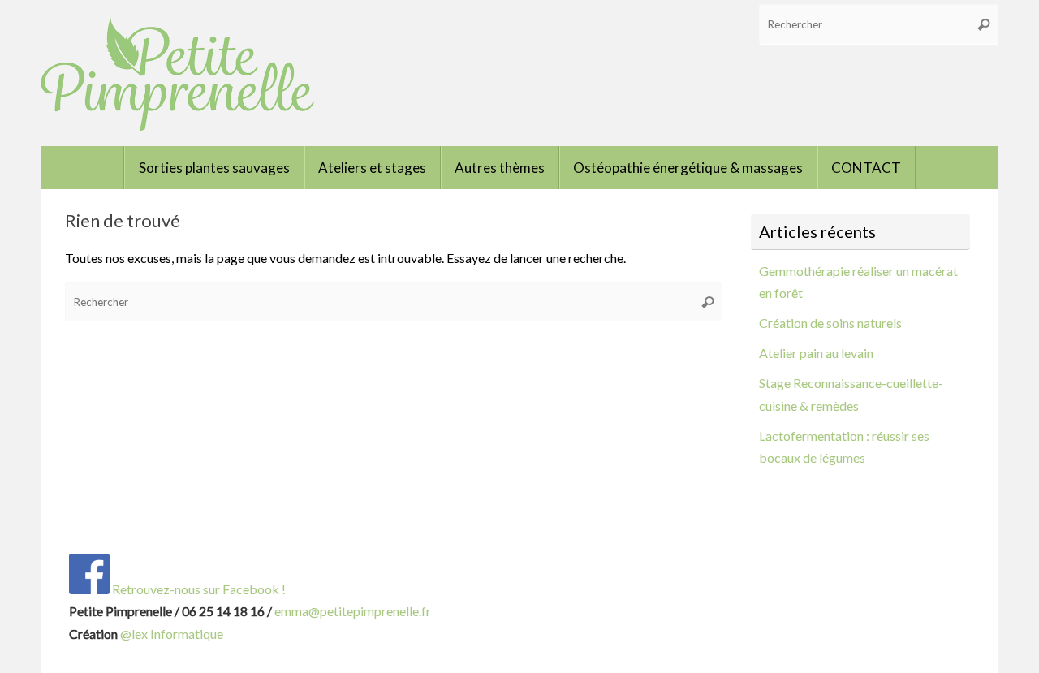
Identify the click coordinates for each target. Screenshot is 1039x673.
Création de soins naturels (830, 322)
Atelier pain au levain (816, 352)
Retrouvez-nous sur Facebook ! (198, 589)
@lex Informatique (171, 633)
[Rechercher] (983, 24)
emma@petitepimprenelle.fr (352, 611)
